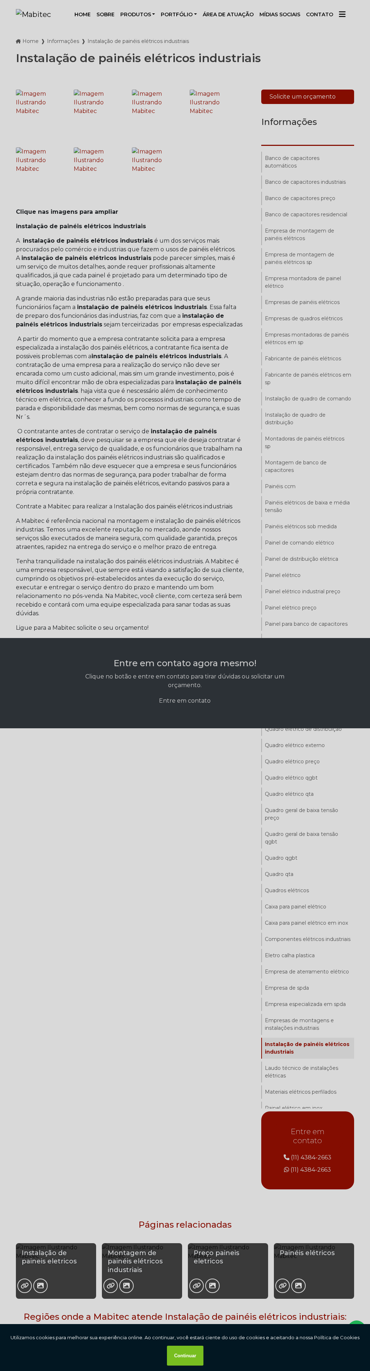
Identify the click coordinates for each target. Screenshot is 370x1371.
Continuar (185, 1355)
